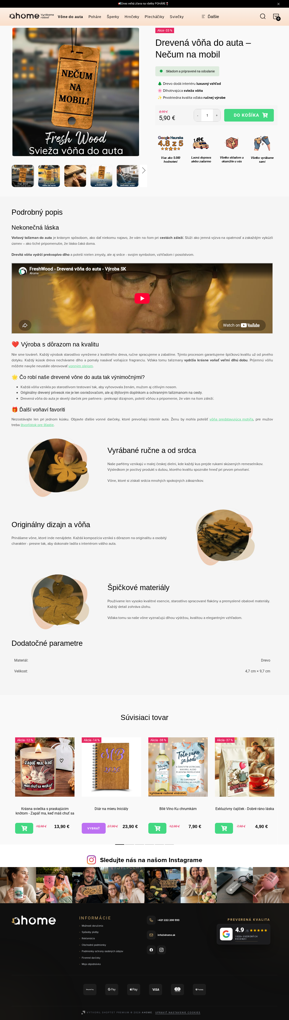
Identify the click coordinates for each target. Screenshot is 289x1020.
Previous (16, 781)
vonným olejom (80, 365)
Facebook (151, 949)
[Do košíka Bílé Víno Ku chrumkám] (157, 828)
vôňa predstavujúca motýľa (231, 419)
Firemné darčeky (91, 958)
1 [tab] (119, 844)
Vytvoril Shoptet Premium (108, 1012)
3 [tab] (139, 844)
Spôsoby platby (90, 932)
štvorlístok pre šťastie (37, 424)
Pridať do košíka (249, 115)
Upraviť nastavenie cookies (177, 1012)
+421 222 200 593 (168, 920)
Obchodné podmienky (94, 945)
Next (272, 781)
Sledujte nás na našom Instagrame (151, 860)
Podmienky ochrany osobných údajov (102, 951)
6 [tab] (169, 844)
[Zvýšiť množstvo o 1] (216, 115)
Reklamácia (88, 938)
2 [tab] (129, 844)
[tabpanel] (45, 786)
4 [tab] (149, 844)
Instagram (161, 949)
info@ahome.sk (166, 935)
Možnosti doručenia (92, 926)
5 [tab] (159, 844)
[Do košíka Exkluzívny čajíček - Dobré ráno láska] (224, 828)
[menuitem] (70, 17)
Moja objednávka (91, 964)
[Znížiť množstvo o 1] (197, 115)
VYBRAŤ (93, 828)
